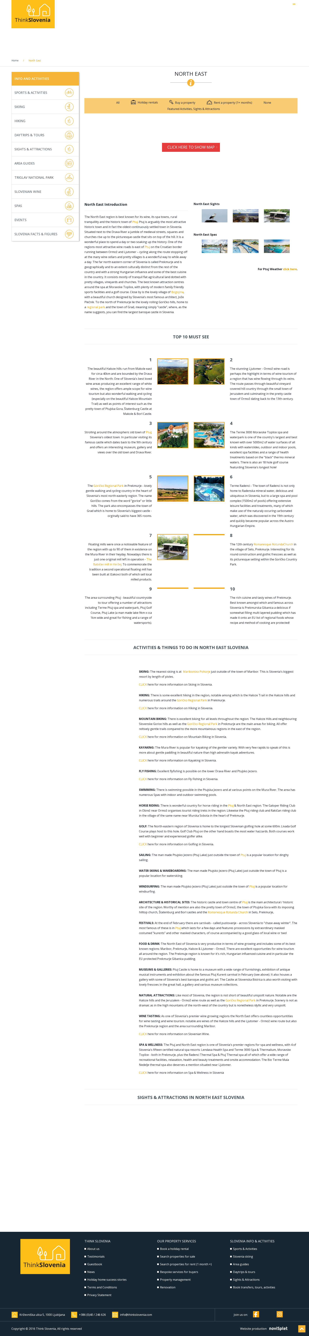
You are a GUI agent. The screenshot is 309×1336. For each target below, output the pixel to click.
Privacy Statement (99, 1295)
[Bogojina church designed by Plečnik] (246, 216)
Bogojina (177, 292)
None (267, 102)
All (117, 102)
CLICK (143, 684)
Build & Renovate (221, 13)
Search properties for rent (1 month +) (186, 1264)
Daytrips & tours (244, 1272)
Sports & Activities (30, 92)
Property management (173, 13)
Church (288, 544)
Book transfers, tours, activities (254, 1287)
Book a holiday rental (174, 1249)
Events (20, 220)
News (91, 1272)
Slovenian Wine (27, 191)
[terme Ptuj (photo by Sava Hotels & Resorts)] (214, 246)
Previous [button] (196, 216)
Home (15, 60)
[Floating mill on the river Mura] (277, 216)
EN (294, 4)
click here (290, 269)
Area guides (241, 1264)
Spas (18, 206)
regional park (96, 307)
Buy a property (185, 102)
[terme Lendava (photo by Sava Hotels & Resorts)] (277, 246)
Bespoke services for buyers (179, 1272)
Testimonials (96, 1256)
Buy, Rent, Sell (129, 13)
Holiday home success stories (107, 1280)
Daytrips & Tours (29, 135)
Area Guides (24, 163)
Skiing (19, 107)
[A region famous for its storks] (214, 216)
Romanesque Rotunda (268, 544)
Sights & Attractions (33, 149)
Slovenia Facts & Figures (35, 234)
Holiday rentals (91, 13)
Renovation (167, 1287)
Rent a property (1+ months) (233, 102)
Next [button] (295, 216)
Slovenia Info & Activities (271, 13)
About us (93, 1249)
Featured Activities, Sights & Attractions (193, 109)
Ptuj (135, 222)
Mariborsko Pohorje (197, 672)
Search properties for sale (177, 1256)
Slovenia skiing (243, 1256)
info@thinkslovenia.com (136, 1315)
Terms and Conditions (102, 1287)
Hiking (19, 121)
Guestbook (94, 1264)
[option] (214, 216)
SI (297, 4)
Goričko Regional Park (109, 486)
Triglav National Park (33, 177)
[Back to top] (301, 1328)
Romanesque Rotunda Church (228, 912)
